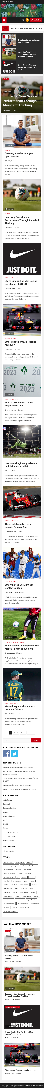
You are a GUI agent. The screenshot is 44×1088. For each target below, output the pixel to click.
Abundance (20, 862)
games (26, 881)
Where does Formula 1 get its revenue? (17, 785)
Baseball (6, 804)
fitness (32, 877)
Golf (5, 820)
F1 (18, 877)
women (6, 907)
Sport (18, 896)
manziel (34, 885)
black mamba (8, 870)
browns (18, 870)
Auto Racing (7, 800)
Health (5, 79)
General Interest (10, 338)
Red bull (7, 892)
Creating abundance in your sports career (18, 767)
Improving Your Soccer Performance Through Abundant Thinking (27, 44)
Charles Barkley (9, 873)
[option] (22, 43)
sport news (27, 896)
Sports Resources (9, 836)
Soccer (7, 642)
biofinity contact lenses (29, 866)
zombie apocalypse (10, 911)
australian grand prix (11, 866)
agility (29, 862)
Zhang (14, 907)
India (6, 885)
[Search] (23, 20)
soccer (33, 892)
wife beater (35, 903)
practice (24, 888)
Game (5, 812)
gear (32, 881)
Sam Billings (24, 892)
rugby (15, 892)
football (7, 881)
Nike (16, 888)
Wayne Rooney (9, 903)
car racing (27, 870)
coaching (28, 873)
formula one (17, 881)
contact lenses (9, 877)
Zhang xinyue (24, 907)
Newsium (28, 1085)
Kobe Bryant (24, 885)
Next (32, 733)
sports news (8, 900)
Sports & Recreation (11, 277)
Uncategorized (8, 840)
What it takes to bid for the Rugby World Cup (19, 789)
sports (36, 896)
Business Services (9, 808)
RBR (31, 888)
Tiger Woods (31, 900)
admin (15, 110)
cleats (20, 873)
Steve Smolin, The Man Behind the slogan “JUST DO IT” (28, 57)
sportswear (20, 900)
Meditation (8, 888)
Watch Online (36, 20)
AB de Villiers (8, 862)
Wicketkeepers (23, 903)
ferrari (24, 877)
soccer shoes (8, 896)
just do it (14, 885)
